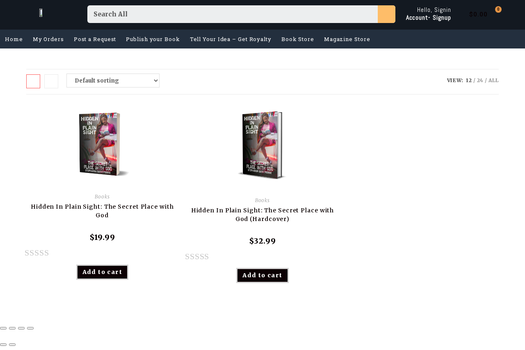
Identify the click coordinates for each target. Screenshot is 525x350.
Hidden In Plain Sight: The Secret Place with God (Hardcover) (262, 215)
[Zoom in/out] (30, 328)
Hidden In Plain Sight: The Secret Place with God (102, 211)
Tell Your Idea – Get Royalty (231, 39)
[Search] (386, 14)
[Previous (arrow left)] (3, 344)
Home (14, 39)
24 (480, 80)
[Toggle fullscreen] (21, 328)
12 (469, 80)
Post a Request (95, 39)
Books (102, 196)
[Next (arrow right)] (12, 344)
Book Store (297, 39)
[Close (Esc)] (3, 328)
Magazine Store (347, 39)
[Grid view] (33, 81)
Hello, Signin (434, 9)
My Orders (48, 39)
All (493, 80)
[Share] (12, 328)
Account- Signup (429, 17)
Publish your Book (153, 39)
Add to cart (102, 272)
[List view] (51, 81)
